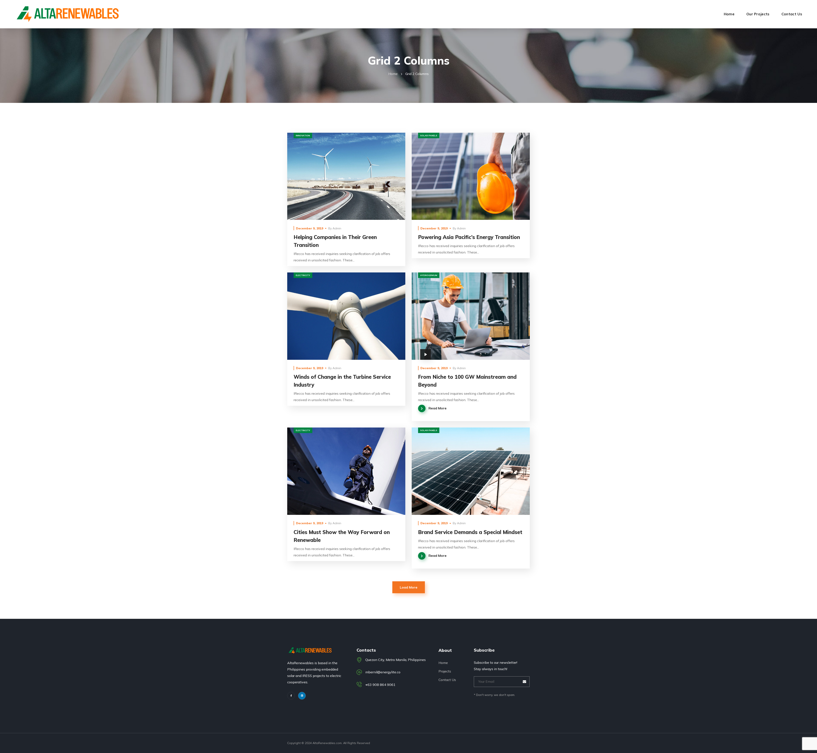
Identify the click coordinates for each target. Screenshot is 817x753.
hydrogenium (428, 275)
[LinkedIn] (302, 696)
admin (337, 228)
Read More (346, 176)
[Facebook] (291, 696)
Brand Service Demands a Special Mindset (470, 532)
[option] (471, 471)
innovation (303, 135)
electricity (303, 275)
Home (393, 74)
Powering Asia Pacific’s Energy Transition (469, 237)
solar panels (428, 135)
